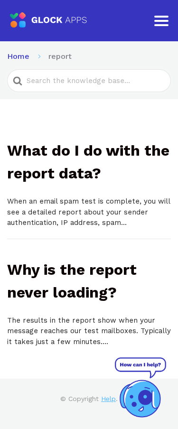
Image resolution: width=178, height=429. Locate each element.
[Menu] (161, 21)
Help (108, 398)
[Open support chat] (140, 387)
